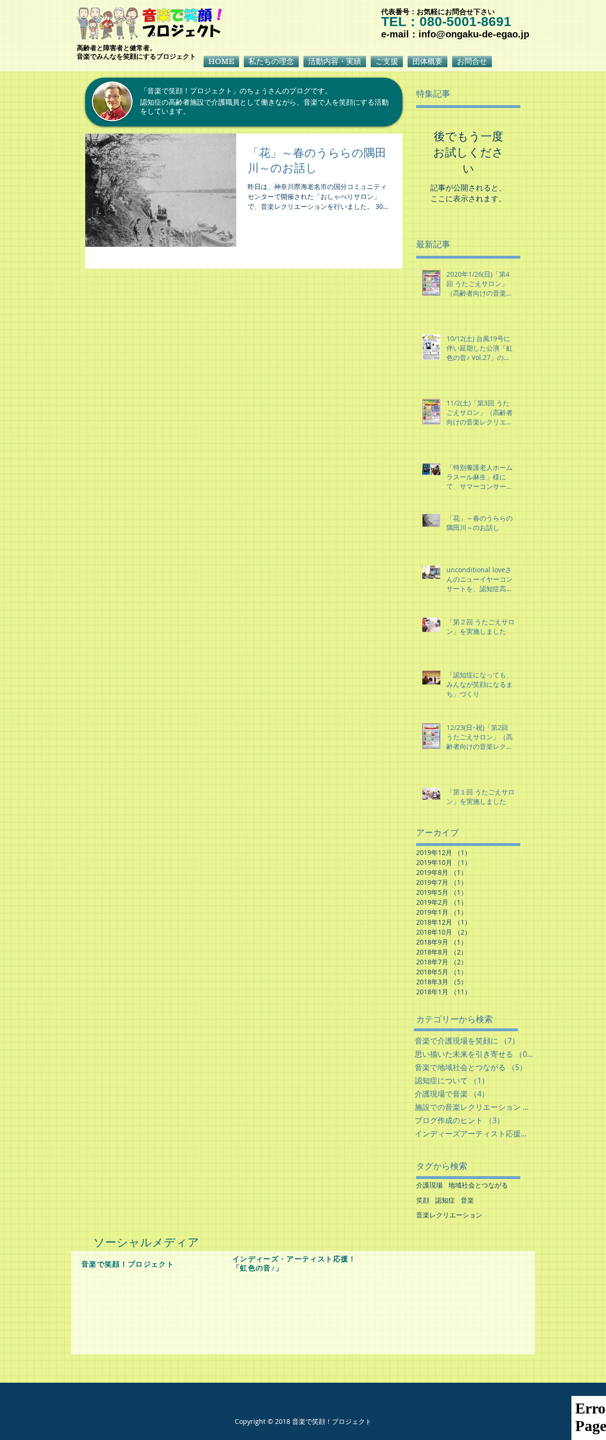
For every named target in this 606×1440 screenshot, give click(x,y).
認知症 (445, 1200)
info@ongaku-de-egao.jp (474, 34)
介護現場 (429, 1184)
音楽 (467, 1200)
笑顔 (422, 1200)
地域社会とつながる (478, 1184)
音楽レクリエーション (449, 1214)
